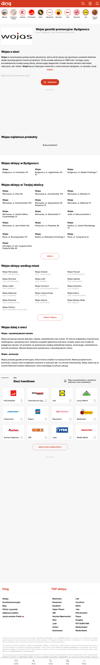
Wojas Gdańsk (73, 279)
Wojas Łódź (40, 279)
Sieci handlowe (24, 381)
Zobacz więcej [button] (50, 317)
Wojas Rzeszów (9, 300)
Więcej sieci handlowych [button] (50, 447)
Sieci (15, 377)
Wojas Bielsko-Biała (76, 300)
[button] (83, 3)
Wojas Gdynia (41, 300)
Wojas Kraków (41, 272)
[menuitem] (16, 661)
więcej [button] (50, 256)
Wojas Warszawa (9, 272)
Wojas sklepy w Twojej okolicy (22, 184)
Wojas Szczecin (42, 286)
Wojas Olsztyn (8, 307)
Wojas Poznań (73, 272)
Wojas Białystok (9, 293)
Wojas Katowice (74, 286)
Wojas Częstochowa (44, 293)
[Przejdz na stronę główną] (6, 4)
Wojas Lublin (8, 286)
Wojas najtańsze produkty (19, 137)
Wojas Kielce (73, 293)
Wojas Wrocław (9, 279)
